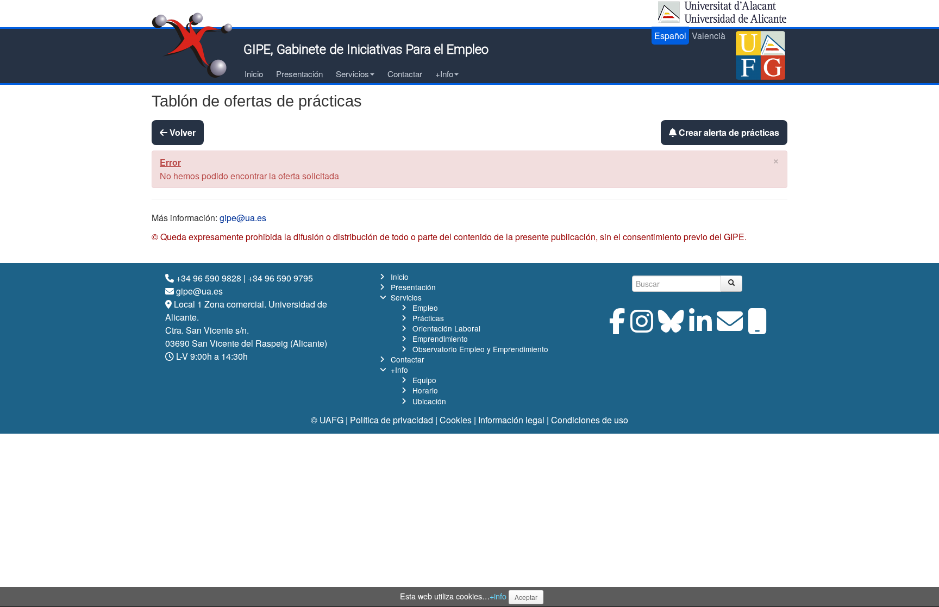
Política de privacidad (391, 420)
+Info (444, 73)
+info (498, 596)
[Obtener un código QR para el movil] (757, 327)
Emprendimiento (440, 338)
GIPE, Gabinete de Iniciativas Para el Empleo (366, 49)
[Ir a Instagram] (641, 327)
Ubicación (429, 401)
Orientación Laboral (446, 328)
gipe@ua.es (243, 217)
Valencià (708, 35)
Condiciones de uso (589, 420)
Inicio (254, 73)
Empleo (425, 307)
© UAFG (327, 420)
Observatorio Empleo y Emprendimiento (480, 348)
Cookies (456, 420)
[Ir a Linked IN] (700, 327)
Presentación (299, 73)
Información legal (511, 420)
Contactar (404, 73)
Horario (425, 390)
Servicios (352, 73)
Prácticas (428, 317)
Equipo (424, 379)
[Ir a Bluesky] (671, 327)
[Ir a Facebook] (617, 327)
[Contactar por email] (730, 327)
